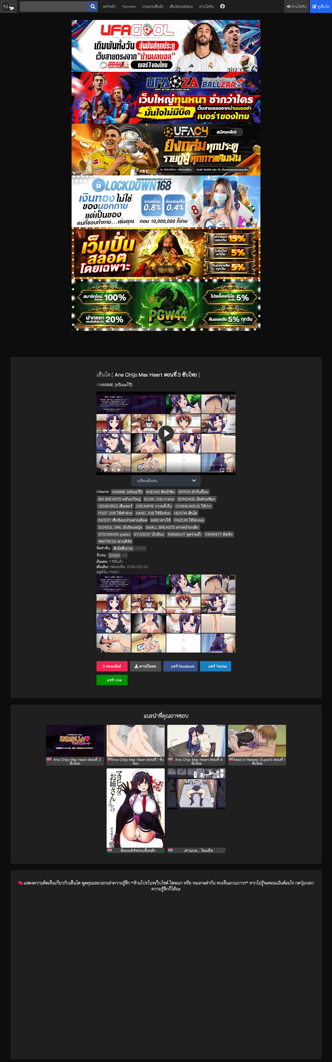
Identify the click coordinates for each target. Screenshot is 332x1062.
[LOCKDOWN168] (166, 225)
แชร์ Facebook (182, 666)
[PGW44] (166, 329)
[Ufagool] (166, 70)
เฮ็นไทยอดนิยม (181, 6)
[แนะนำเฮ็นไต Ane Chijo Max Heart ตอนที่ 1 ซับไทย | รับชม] (136, 741)
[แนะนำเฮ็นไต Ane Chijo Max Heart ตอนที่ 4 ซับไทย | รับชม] (196, 741)
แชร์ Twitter (217, 666)
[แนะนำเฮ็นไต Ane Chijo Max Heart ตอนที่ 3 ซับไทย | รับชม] (75, 741)
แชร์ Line (114, 679)
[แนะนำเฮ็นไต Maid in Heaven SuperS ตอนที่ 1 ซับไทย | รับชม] (257, 741)
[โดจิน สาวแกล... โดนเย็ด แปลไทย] (196, 808)
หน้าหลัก (109, 6)
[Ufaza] (166, 122)
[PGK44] (166, 277)
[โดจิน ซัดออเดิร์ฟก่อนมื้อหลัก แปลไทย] (136, 808)
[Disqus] (166, 961)
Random (129, 6)
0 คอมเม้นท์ (112, 666)
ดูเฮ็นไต (323, 6)
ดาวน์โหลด (147, 666)
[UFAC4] (166, 174)
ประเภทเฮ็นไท (152, 6)
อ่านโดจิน (206, 6)
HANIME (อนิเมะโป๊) (116, 384)
